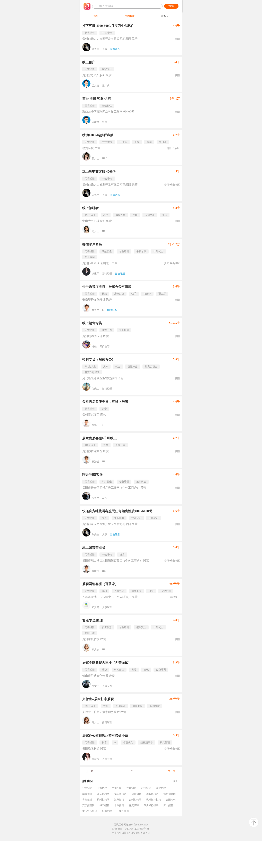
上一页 (89, 771)
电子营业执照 (119, 832)
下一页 (171, 771)
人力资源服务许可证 (139, 832)
